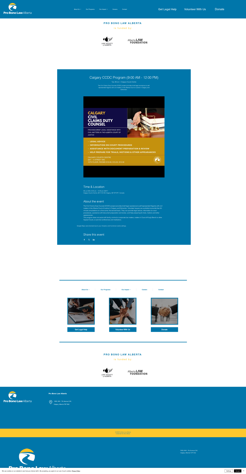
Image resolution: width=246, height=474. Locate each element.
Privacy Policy (76, 471)
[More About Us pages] (80, 9)
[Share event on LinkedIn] (94, 239)
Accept (238, 471)
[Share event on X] (89, 239)
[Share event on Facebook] (84, 239)
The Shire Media (125, 433)
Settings (228, 471)
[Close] (244, 470)
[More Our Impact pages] (107, 9)
